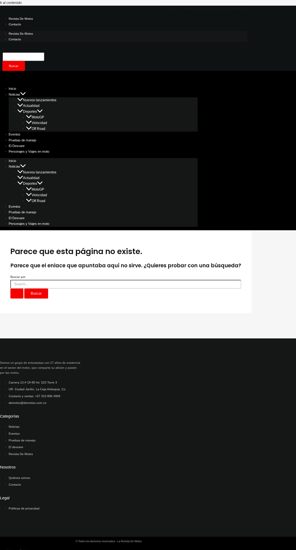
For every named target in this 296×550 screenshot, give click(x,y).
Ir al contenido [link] (11, 3)
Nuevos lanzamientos (39, 100)
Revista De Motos (21, 18)
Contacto (15, 24)
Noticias (14, 94)
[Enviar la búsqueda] (16, 294)
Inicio (12, 161)
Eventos (14, 206)
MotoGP (38, 117)
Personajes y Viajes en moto (29, 151)
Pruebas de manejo (22, 212)
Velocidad (39, 123)
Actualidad (31, 106)
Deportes (30, 111)
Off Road (38, 129)
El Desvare (16, 218)
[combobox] (23, 56)
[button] (23, 94)
